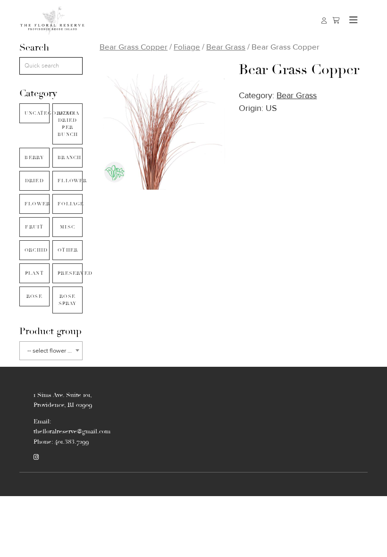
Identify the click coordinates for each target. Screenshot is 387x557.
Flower (37, 204)
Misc (67, 227)
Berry (34, 157)
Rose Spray (68, 300)
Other (68, 250)
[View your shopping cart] (336, 20)
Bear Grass (225, 47)
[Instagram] (36, 457)
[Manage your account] (324, 20)
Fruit (34, 227)
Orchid (36, 250)
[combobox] (51, 350)
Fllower (70, 181)
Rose (34, 296)
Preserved (70, 273)
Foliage (70, 204)
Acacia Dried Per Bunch (68, 123)
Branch (69, 157)
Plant (34, 273)
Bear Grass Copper (134, 47)
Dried (34, 181)
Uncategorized (37, 113)
